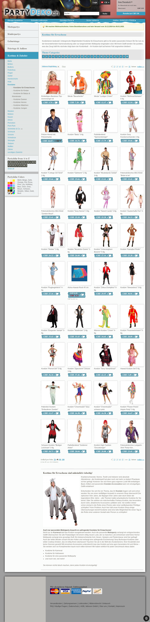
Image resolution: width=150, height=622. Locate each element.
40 (57, 459)
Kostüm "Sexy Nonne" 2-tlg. (79, 211)
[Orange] (9, 183)
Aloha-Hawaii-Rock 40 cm (78, 287)
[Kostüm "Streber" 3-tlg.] (53, 235)
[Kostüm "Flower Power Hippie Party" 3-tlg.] (132, 393)
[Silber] (9, 193)
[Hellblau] (14, 186)
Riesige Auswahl (14, 20)
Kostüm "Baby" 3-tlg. (76, 134)
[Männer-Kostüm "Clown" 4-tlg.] (105, 316)
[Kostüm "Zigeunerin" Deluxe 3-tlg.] (79, 354)
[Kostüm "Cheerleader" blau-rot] (79, 393)
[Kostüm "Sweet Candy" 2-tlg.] (105, 197)
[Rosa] (14, 183)
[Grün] (11, 188)
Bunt (19, 193)
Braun (19, 189)
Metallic (20, 191)
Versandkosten (56, 603)
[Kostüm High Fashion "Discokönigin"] (105, 431)
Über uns (103, 606)
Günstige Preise (66, 20)
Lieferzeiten (83, 603)
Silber (26, 191)
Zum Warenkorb (124, 2)
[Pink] (9, 186)
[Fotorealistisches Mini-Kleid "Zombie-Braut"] (53, 197)
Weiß (19, 180)
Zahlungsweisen (70, 603)
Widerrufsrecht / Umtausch (99, 603)
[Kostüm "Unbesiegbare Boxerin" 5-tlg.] (105, 235)
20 (55, 459)
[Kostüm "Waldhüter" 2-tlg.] (79, 316)
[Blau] (9, 188)
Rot (25, 182)
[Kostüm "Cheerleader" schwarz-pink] (105, 393)
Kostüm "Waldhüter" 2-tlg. (78, 330)
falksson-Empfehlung (49, 66)
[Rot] (11, 183)
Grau (29, 187)
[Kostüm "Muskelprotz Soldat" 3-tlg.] (105, 159)
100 (63, 459)
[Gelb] (14, 181)
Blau (19, 187)
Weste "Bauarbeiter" (76, 96)
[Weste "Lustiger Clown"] (105, 82)
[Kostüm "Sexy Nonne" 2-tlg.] (79, 197)
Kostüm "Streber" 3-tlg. (50, 249)
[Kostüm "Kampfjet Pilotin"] (132, 235)
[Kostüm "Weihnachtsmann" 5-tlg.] (132, 82)
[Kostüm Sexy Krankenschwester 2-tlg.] (132, 120)
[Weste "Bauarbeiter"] (79, 82)
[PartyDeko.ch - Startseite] (31, 10)
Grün (24, 187)
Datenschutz (74, 606)
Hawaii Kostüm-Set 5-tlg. (130, 369)
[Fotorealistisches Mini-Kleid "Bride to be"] (132, 159)
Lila (23, 184)
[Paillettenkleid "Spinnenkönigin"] (105, 120)
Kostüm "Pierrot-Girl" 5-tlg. (51, 369)
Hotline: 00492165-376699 (123, 20)
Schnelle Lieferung (38, 20)
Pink (19, 184)
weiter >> (140, 66)
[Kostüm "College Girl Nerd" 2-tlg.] (53, 159)
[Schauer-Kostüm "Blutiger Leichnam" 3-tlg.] (53, 431)
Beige (24, 180)
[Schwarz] (11, 191)
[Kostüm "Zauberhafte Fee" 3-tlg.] (132, 197)
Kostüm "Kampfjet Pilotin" (130, 249)
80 (60, 459)
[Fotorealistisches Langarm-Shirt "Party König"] (132, 431)
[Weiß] (9, 181)
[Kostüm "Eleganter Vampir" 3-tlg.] (53, 316)
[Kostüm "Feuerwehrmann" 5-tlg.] (132, 316)
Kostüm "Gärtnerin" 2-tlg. (77, 173)
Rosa (30, 182)
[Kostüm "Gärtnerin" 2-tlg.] (79, 159)
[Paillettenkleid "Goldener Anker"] (79, 431)
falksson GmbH (92, 606)
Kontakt (111, 606)
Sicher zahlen (91, 20)
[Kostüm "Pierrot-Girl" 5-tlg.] (53, 354)
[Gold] (11, 193)
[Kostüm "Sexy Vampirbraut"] (105, 354)
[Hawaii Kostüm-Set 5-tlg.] (132, 354)
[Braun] (9, 191)
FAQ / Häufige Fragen (58, 606)
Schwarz (26, 189)
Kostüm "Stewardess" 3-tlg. (131, 287)
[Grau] (14, 188)
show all (11, 169)
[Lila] (11, 186)
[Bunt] (14, 193)
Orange (20, 182)
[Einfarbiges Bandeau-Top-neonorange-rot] (53, 82)
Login (95, 2)
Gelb (30, 180)
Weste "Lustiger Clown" (103, 96)
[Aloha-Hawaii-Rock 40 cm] (79, 273)
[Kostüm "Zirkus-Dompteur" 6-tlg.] (105, 273)
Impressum (120, 606)
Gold (32, 191)
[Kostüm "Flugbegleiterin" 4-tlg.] (53, 273)
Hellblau (29, 184)
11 (129, 66)
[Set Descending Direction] (59, 66)
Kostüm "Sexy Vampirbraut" (105, 369)
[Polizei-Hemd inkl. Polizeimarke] (53, 120)
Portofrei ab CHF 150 (131, 13)
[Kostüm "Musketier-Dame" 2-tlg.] (79, 235)
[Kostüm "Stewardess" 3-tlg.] (132, 273)
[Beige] (11, 181)
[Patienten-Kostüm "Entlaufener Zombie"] (53, 393)
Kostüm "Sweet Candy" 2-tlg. (105, 211)
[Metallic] (14, 191)
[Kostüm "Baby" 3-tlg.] (79, 120)
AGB (82, 606)
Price (64, 66)
